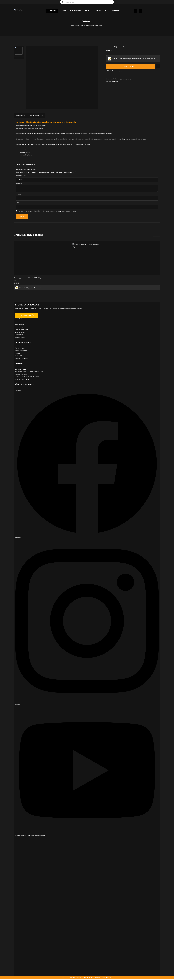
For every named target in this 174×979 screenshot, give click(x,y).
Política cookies (19, 355)
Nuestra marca (126, 79)
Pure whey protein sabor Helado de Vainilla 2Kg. (27, 278)
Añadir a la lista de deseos (115, 71)
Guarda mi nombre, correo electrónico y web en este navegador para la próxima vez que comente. (47, 211)
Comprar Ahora (130, 66)
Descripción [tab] (20, 115)
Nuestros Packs (19, 327)
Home (72, 25)
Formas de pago (20, 348)
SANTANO (114, 81)
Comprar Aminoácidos (21, 329)
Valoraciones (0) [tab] (36, 115)
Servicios (87, 11)
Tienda (99, 11)
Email (18, 202)
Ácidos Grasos (117, 79)
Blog (106, 11)
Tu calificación (21, 175)
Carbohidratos (19, 334)
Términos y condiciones (22, 358)
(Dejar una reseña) (119, 47)
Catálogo (53, 10)
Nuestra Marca (19, 324)
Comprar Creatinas (20, 332)
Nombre (19, 194)
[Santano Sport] (23, 10)
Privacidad (18, 353)
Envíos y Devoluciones (21, 350)
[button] (26, 315)
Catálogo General (20, 337)
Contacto (116, 11)
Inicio (64, 11)
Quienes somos (75, 11)
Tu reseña (19, 183)
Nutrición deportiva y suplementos (86, 25)
